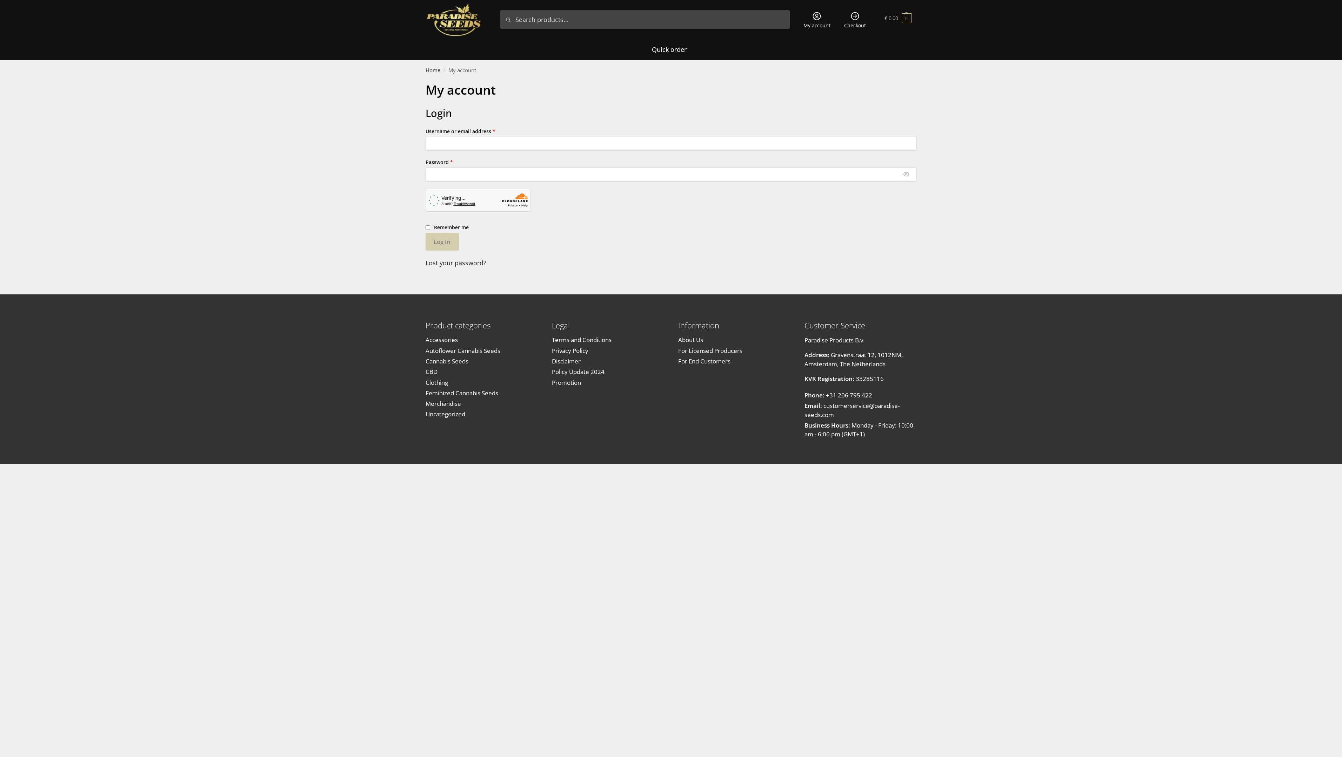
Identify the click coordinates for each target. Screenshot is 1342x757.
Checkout (855, 25)
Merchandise (443, 404)
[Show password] (906, 174)
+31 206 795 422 (838, 395)
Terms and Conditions (582, 340)
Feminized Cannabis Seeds (462, 393)
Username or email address (471, 131)
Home (433, 70)
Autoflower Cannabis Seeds (463, 351)
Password (450, 161)
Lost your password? (456, 263)
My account (816, 25)
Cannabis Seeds (447, 361)
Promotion (566, 382)
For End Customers (704, 361)
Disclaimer (566, 361)
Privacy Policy (570, 351)
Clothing (437, 382)
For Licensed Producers (710, 351)
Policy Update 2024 (578, 372)
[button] (898, 19)
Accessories (442, 340)
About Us (690, 340)
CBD (432, 372)
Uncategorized (445, 414)
